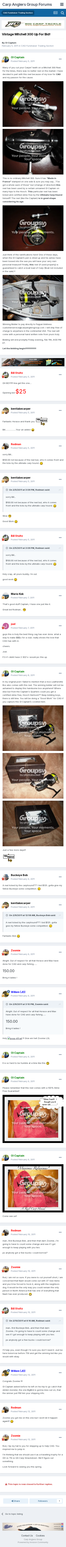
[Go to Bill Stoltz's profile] (6, 375)
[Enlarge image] (33, 104)
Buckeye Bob (19, 875)
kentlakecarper (21, 408)
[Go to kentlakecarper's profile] (6, 411)
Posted (23, 61)
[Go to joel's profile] (6, 626)
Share (16, 1501)
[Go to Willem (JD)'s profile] (6, 994)
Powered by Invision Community (33, 1542)
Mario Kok (17, 593)
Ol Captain (10, 42)
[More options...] (60, 59)
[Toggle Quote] (7, 489)
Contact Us (27, 1535)
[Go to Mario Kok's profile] (6, 596)
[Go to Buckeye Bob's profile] (6, 877)
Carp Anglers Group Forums (27, 4)
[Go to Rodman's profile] (6, 446)
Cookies (40, 1535)
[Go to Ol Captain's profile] (6, 59)
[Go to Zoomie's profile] (6, 952)
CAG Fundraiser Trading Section (37, 45)
